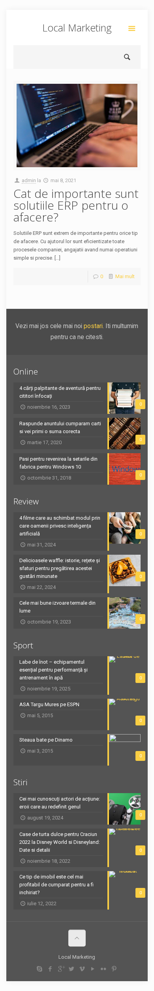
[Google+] (61, 969)
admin (29, 180)
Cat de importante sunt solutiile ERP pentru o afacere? (76, 205)
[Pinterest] (114, 969)
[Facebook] (50, 969)
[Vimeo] (82, 969)
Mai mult (125, 276)
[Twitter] (72, 969)
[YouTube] (93, 969)
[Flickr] (104, 969)
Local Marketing (77, 27)
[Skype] (40, 969)
